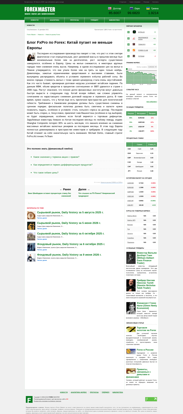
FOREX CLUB (143, 50)
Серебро (130, 238)
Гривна (154, 8)
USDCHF (130, 201)
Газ (128, 229)
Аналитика (54, 20)
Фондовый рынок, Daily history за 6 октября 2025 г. (71, 244)
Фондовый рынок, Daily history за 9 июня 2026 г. (69, 254)
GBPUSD (130, 192)
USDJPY (130, 205)
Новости (34, 20)
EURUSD (130, 187)
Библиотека (114, 20)
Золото (130, 233)
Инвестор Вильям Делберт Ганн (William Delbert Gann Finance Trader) (147, 258)
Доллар (117, 8)
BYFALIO (141, 32)
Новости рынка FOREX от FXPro (111, 182)
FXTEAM (141, 56)
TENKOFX (141, 44)
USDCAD (130, 196)
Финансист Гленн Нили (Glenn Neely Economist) (147, 305)
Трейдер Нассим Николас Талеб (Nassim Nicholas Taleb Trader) (146, 284)
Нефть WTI (131, 220)
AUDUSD (130, 183)
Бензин (130, 224)
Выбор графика (142, 67)
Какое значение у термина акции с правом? (56, 157)
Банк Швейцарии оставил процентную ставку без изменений (49, 192)
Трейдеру (94, 20)
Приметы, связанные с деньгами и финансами (138, 373)
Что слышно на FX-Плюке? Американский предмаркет (96, 192)
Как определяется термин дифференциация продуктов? (62, 164)
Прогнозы (74, 20)
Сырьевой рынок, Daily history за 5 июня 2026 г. (69, 222)
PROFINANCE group (143, 38)
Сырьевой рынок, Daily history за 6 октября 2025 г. (70, 233)
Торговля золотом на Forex (146, 328)
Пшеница (130, 242)
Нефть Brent (132, 216)
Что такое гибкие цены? (45, 172)
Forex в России (145, 350)
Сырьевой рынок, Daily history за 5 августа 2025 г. (70, 212)
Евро (137, 8)
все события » (152, 101)
